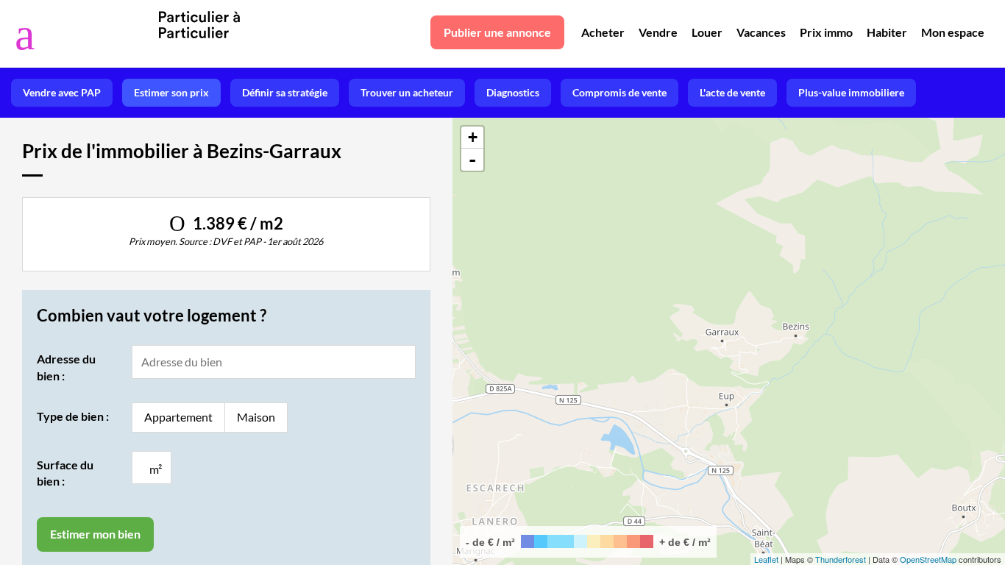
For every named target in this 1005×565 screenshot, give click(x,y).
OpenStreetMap (928, 559)
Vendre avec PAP (62, 92)
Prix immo (826, 32)
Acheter (603, 32)
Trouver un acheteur (407, 92)
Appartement (178, 417)
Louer (707, 32)
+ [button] (472, 137)
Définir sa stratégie (284, 92)
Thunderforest (840, 559)
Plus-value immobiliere (851, 92)
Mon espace (952, 32)
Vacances (761, 32)
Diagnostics (512, 92)
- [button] (472, 159)
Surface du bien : (65, 473)
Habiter (887, 32)
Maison (256, 417)
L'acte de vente (732, 92)
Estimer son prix (171, 92)
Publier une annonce (497, 32)
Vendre (658, 32)
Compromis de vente (619, 92)
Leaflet (766, 559)
